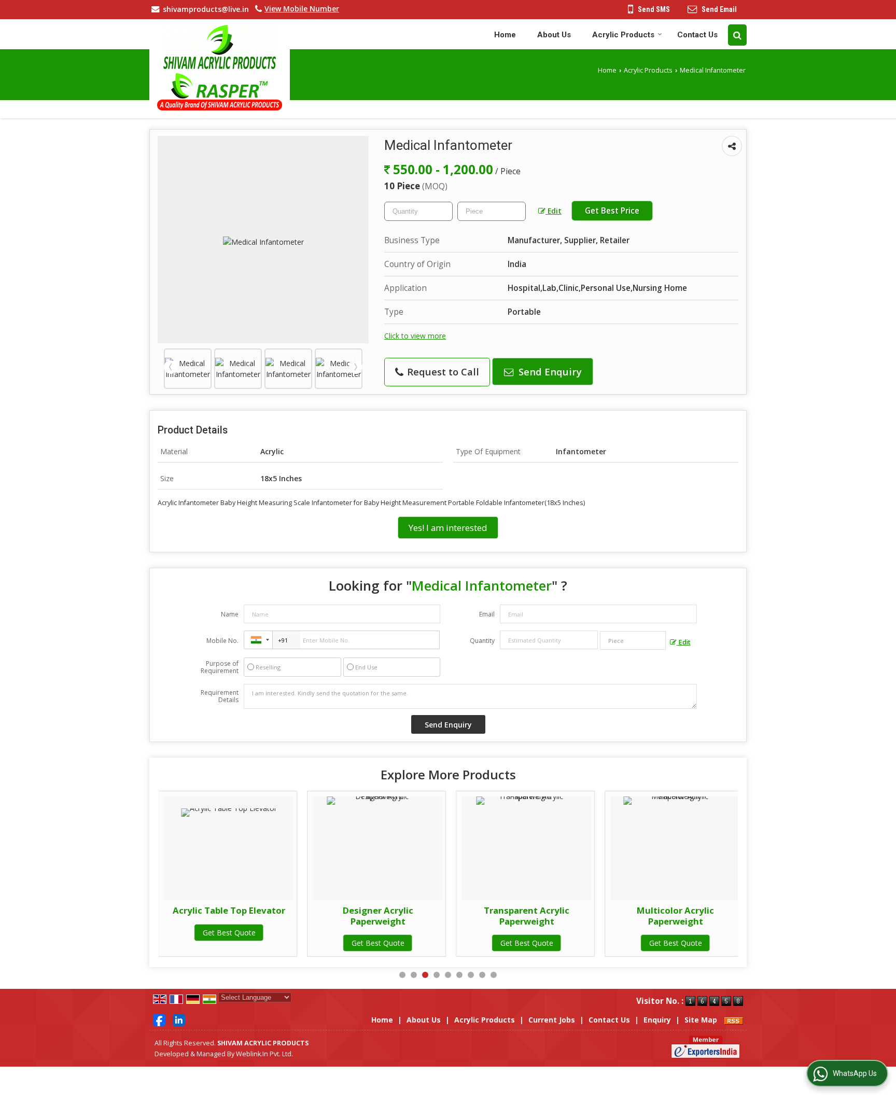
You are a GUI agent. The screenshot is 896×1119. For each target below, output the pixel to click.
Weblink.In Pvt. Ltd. (264, 1054)
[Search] (737, 35)
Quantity (482, 640)
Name (230, 614)
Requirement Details (220, 696)
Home (505, 34)
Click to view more (415, 336)
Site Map (700, 1020)
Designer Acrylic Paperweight (378, 915)
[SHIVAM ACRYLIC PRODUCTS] (219, 67)
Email (487, 614)
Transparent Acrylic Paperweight (526, 915)
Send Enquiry (549, 371)
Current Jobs (551, 1020)
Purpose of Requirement (220, 667)
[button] (301, 8)
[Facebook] (159, 1019)
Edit (553, 211)
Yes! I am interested (448, 528)
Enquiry (657, 1020)
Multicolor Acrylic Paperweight (675, 915)
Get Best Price (612, 210)
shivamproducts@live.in (206, 9)
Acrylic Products (623, 34)
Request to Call (441, 371)
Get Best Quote (229, 933)
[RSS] (733, 1020)
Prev (170, 367)
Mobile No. (222, 640)
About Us (554, 34)
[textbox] (491, 211)
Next (355, 367)
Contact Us (697, 34)
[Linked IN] (179, 1019)
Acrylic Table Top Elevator (229, 910)
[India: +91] (258, 640)
